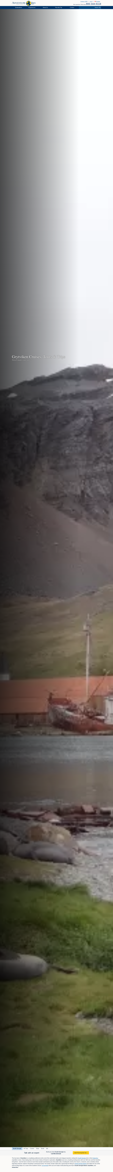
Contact (72, 7)
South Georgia (17, 1148)
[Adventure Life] (24, 2)
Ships (37, 1148)
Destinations (18, 7)
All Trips (26, 1148)
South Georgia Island (81, 1163)
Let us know (45, 1165)
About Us (45, 7)
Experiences (32, 7)
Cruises (32, 1148)
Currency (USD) (83, 1)
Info (47, 1148)
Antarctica (95, 1158)
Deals (42, 1148)
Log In (91, 1)
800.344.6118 (93, 4)
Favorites (98, 1)
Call (56, 1153)
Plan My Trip (58, 7)
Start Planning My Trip (80, 1152)
